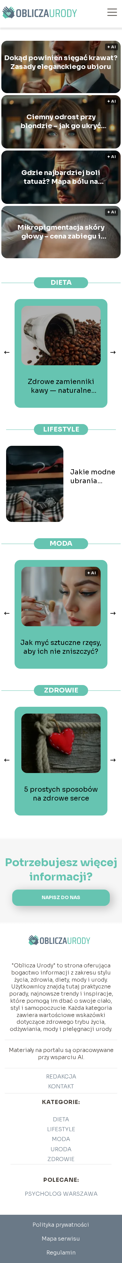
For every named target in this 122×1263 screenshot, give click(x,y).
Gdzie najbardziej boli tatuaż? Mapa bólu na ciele (60, 177)
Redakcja (61, 1076)
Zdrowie (61, 690)
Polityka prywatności (61, 1224)
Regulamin (61, 1252)
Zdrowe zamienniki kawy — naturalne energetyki (61, 386)
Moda (61, 543)
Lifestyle (61, 429)
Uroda (61, 1149)
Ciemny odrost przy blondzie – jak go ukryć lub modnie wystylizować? (61, 121)
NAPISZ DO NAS (61, 897)
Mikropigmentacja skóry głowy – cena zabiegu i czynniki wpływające (60, 232)
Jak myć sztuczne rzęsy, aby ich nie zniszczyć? (60, 647)
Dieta (61, 282)
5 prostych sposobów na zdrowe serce (61, 794)
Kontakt (61, 1086)
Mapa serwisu (61, 1238)
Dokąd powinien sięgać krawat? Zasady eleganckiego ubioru (61, 62)
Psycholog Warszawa (61, 1193)
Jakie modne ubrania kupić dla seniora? (92, 477)
